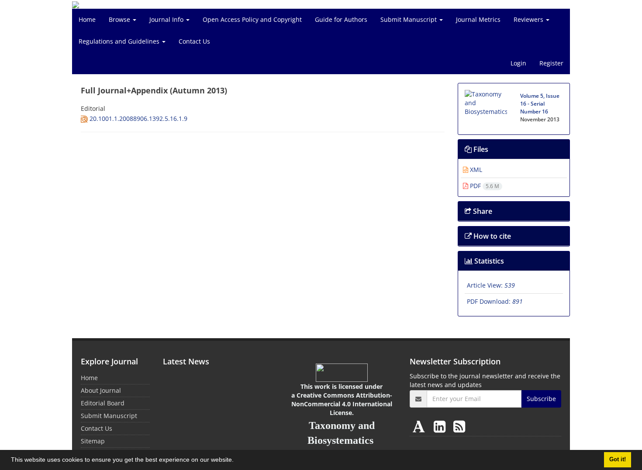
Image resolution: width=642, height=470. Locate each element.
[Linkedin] (441, 426)
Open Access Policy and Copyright (252, 19)
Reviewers (529, 19)
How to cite (491, 236)
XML (475, 169)
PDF (483, 186)
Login (518, 63)
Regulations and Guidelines (120, 41)
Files (480, 149)
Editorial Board (102, 403)
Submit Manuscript (409, 19)
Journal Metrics (478, 19)
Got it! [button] (617, 459)
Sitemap (93, 441)
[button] (236, 461)
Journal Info (167, 19)
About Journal (101, 390)
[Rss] (459, 426)
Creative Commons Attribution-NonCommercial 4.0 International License (341, 404)
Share (481, 211)
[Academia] (420, 426)
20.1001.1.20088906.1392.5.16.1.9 (138, 118)
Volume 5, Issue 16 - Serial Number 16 (539, 103)
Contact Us (194, 41)
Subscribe (541, 399)
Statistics (488, 261)
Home (87, 19)
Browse (120, 19)
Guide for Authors (341, 19)
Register (551, 63)
